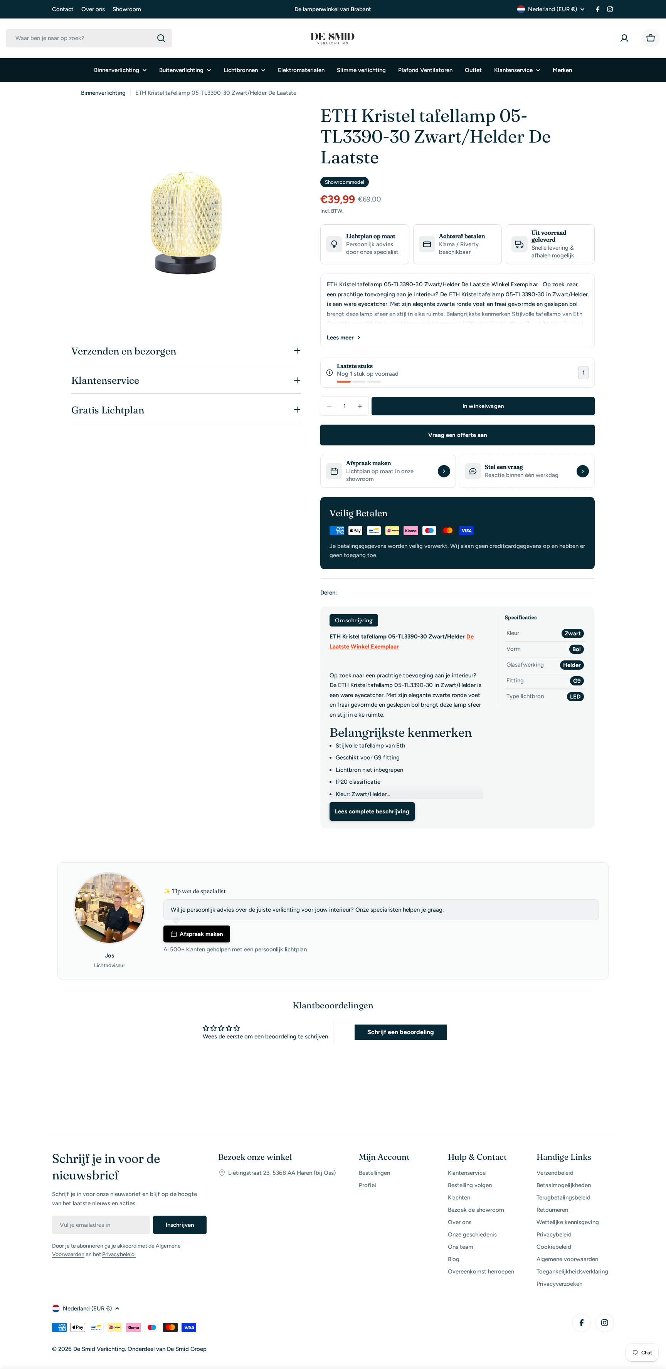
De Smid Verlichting (99, 1348)
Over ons (93, 9)
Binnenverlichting (103, 92)
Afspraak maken (201, 934)
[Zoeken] (161, 38)
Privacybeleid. (119, 1254)
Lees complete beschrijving (372, 811)
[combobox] (89, 38)
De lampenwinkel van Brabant (332, 9)
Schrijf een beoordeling (400, 1032)
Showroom (127, 9)
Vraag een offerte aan (457, 435)
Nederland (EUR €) (552, 9)
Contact (63, 9)
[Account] (626, 38)
